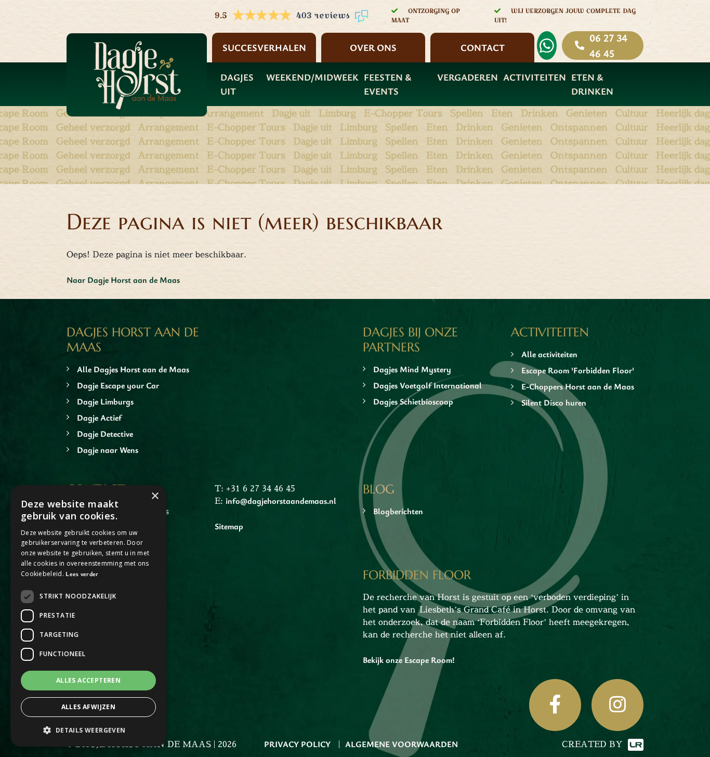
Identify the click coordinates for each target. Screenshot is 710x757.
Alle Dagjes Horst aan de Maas (133, 369)
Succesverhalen (264, 47)
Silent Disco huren (553, 402)
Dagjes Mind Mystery (412, 369)
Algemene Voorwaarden (401, 744)
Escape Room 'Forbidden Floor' (577, 370)
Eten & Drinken (592, 84)
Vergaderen (467, 77)
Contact (483, 47)
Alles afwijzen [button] (88, 706)
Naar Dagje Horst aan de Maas (123, 279)
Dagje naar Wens (107, 449)
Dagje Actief (99, 417)
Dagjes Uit (237, 84)
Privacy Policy (297, 744)
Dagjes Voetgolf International (427, 385)
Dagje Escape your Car (118, 385)
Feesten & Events (388, 84)
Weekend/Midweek (312, 77)
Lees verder (81, 573)
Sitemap (229, 526)
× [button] (155, 496)
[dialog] (88, 616)
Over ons (373, 47)
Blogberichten (398, 511)
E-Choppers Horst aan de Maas (577, 386)
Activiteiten (534, 77)
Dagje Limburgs (105, 401)
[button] (88, 730)
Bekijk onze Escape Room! (409, 659)
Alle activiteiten (549, 354)
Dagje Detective (105, 433)
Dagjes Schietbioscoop (413, 401)
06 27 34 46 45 (608, 45)
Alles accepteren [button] (88, 680)
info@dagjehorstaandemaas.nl (281, 500)
